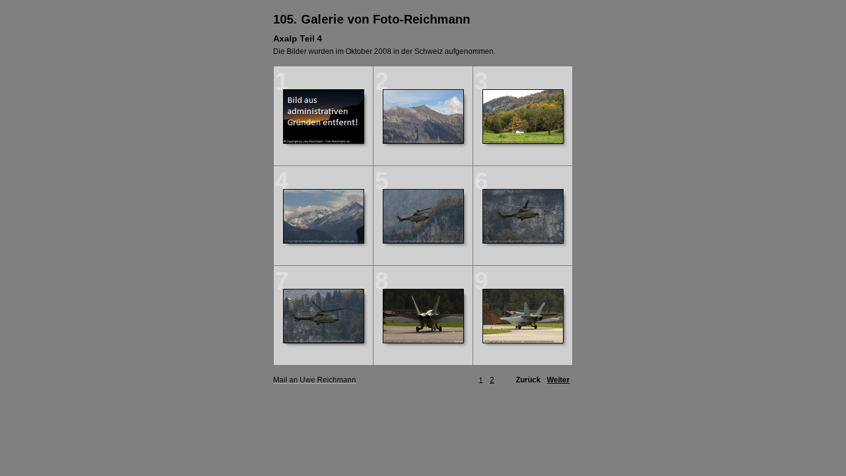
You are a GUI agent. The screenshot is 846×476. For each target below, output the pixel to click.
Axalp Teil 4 (297, 38)
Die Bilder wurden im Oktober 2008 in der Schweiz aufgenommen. (384, 51)
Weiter (558, 380)
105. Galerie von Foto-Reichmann (371, 19)
